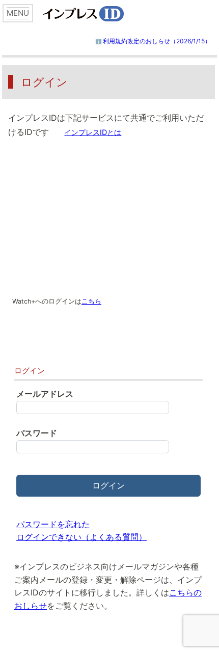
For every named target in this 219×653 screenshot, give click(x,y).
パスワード (36, 433)
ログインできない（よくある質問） (81, 537)
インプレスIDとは (92, 132)
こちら (91, 301)
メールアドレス (44, 394)
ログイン (108, 485)
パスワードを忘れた (53, 524)
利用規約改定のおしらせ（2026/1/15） (157, 41)
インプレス (101, 14)
